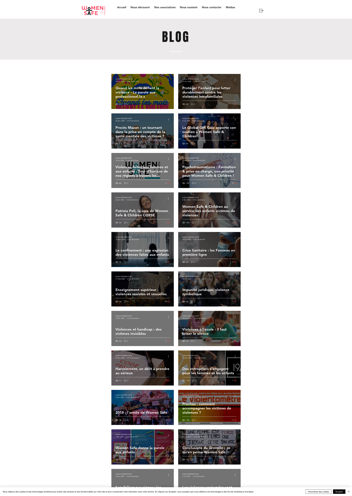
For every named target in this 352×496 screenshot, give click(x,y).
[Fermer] (348, 491)
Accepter (339, 491)
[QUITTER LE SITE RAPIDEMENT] (261, 11)
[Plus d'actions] (169, 80)
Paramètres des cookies (318, 491)
